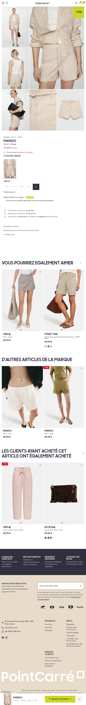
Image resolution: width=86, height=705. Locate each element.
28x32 (13, 524)
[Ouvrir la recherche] (7, 3)
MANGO (10, 141)
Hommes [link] (48, 627)
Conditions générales (25, 693)
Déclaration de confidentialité (67, 690)
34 (7, 187)
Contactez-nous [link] (52, 658)
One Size (63, 524)
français (6, 692)
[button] (76, 263)
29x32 (31, 524)
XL (34, 331)
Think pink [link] (70, 636)
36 (14, 187)
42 (36, 187)
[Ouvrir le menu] (3, 3)
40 (29, 187)
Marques (48, 630)
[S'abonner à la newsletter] (80, 586)
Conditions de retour (60, 693)
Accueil (7, 137)
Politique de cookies (48, 690)
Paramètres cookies (75, 693)
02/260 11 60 (11, 628)
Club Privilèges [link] (72, 633)
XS (10, 331)
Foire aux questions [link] (53, 661)
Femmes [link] (48, 624)
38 (22, 187)
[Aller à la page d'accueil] (43, 3)
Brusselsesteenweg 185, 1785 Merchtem (19, 622)
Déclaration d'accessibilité (43, 693)
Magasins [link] (70, 624)
